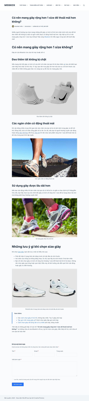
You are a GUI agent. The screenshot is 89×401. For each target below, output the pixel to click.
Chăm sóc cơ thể (38, 26)
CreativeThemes (39, 398)
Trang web (59, 351)
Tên (13, 351)
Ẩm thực (66, 5)
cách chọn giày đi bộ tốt (29, 318)
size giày (21, 252)
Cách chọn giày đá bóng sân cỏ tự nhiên (31, 322)
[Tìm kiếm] (84, 5)
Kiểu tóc (58, 5)
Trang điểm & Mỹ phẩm (36, 5)
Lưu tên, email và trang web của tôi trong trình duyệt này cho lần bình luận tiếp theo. (37, 379)
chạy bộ (37, 133)
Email (36, 351)
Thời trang (22, 5)
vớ (64, 64)
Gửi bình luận (18, 384)
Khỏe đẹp (49, 5)
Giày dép (45, 26)
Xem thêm (76, 5)
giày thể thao (23, 133)
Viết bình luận (16, 359)
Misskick (47, 37)
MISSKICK (9, 5)
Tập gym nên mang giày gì (26, 320)
